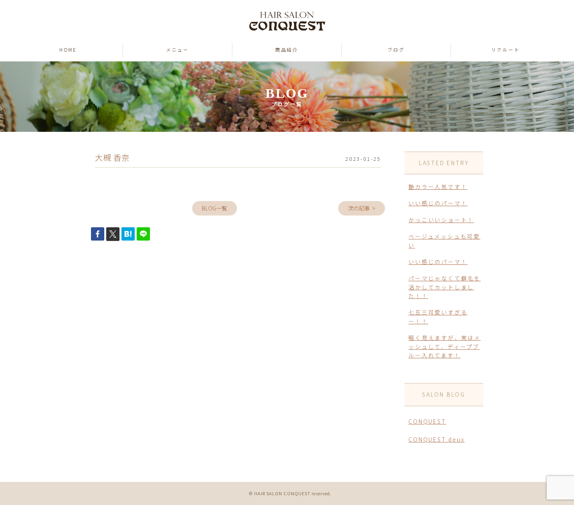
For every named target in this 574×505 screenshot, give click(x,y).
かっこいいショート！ (441, 220)
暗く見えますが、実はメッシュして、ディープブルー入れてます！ (444, 346)
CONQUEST (427, 421)
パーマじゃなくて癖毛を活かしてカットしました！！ (444, 287)
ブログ (396, 49)
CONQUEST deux (436, 439)
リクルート (505, 49)
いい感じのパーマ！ (437, 203)
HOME (68, 49)
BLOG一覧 (214, 208)
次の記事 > (361, 208)
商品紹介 (286, 49)
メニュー (177, 49)
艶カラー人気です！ (437, 186)
